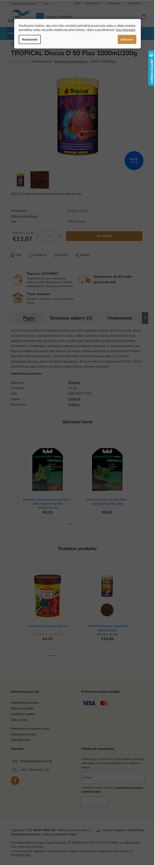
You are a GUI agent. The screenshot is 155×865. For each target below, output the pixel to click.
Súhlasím (127, 39)
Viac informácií (125, 30)
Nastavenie (30, 39)
